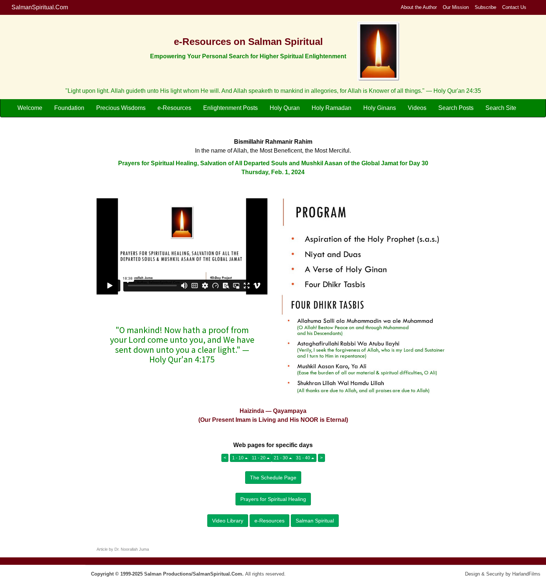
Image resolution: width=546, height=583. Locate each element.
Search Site (500, 108)
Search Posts (456, 108)
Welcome (29, 108)
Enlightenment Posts (230, 108)
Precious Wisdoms (121, 108)
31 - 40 (303, 457)
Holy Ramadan (331, 108)
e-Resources (174, 108)
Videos (417, 108)
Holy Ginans (379, 108)
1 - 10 (238, 457)
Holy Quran (285, 108)
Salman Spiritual (315, 521)
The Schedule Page (273, 478)
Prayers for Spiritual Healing (273, 499)
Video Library (227, 521)
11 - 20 (259, 457)
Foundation (69, 108)
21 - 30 (281, 457)
